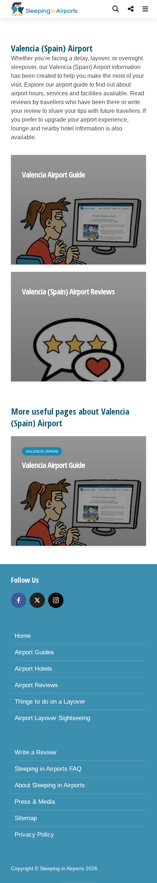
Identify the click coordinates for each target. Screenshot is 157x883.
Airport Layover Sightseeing (52, 718)
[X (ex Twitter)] (37, 600)
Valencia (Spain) (42, 451)
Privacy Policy (34, 834)
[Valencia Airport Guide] (78, 209)
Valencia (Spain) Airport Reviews (68, 291)
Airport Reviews (36, 685)
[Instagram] (56, 600)
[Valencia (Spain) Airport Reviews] (78, 326)
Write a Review (35, 752)
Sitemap (26, 818)
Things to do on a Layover (50, 701)
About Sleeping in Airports (50, 785)
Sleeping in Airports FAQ (48, 768)
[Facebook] (18, 600)
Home (23, 635)
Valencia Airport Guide (53, 174)
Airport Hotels (33, 668)
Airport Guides (34, 652)
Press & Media (35, 801)
